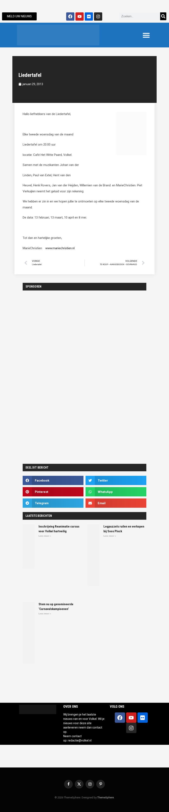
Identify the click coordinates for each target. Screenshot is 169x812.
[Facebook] (70, 16)
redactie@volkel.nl (80, 740)
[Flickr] (89, 16)
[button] (146, 35)
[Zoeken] (163, 16)
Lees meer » (45, 536)
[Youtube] (79, 16)
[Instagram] (98, 16)
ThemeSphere (105, 797)
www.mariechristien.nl (60, 248)
